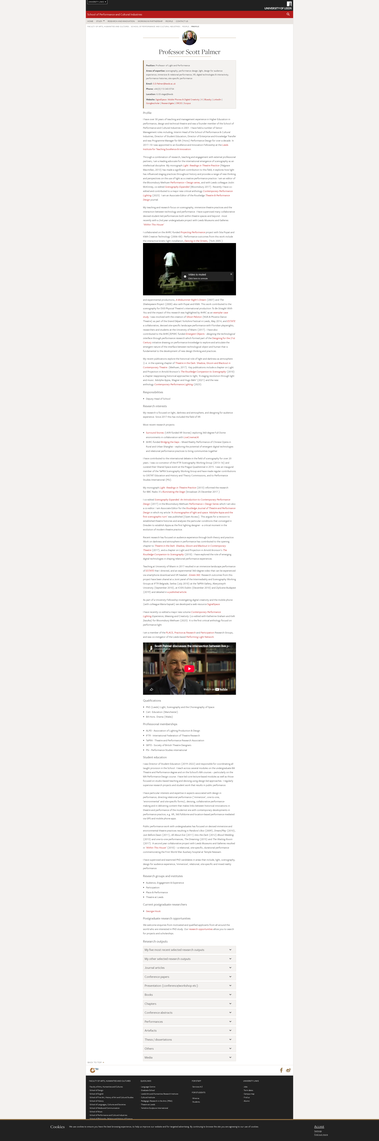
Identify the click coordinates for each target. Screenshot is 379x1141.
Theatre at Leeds (148, 1104)
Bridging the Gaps (170, 442)
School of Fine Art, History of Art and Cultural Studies (111, 1097)
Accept (319, 1126)
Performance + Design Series (204, 504)
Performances (154, 1021)
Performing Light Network (200, 637)
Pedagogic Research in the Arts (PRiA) (157, 1100)
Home (90, 21)
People (169, 21)
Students (196, 1101)
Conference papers (157, 977)
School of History (97, 1100)
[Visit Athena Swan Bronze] (94, 1070)
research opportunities (201, 929)
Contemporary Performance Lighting (173, 384)
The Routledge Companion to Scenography (203, 371)
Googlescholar (153, 103)
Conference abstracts (158, 1012)
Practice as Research (185, 632)
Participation (207, 632)
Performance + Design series (185, 182)
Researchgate (168, 103)
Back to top (95, 1062)
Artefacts (151, 1030)
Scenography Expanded (177, 187)
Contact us (182, 21)
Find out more (321, 1134)
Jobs (245, 1086)
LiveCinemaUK (191, 437)
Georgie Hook (153, 911)
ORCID (179, 103)
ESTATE (150, 570)
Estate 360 (194, 575)
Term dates (248, 1090)
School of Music (96, 1111)
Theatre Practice (210, 165)
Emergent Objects (195, 334)
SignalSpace (213, 604)
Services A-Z (197, 1086)
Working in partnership (150, 21)
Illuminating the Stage (173, 491)
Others (149, 1048)
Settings (318, 1131)
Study (99, 21)
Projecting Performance (192, 232)
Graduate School (148, 1090)
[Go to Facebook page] (281, 1070)
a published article (176, 592)
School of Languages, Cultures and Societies (108, 1104)
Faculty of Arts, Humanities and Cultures (108, 26)
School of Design (96, 1090)
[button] (288, 14)
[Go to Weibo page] (288, 1070)
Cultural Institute (148, 1097)
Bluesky (207, 99)
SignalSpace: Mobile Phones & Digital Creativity (177, 99)
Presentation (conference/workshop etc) (171, 985)
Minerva (195, 1098)
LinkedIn (217, 99)
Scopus (187, 103)
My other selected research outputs (168, 959)
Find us (247, 1097)
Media (148, 1057)
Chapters (150, 1003)
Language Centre (148, 1086)
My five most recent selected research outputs (174, 950)
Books (149, 994)
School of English (96, 1093)
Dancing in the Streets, (196, 241)
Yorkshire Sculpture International (154, 1107)
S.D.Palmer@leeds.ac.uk (164, 83)
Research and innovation (121, 21)
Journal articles (155, 967)
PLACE (169, 632)
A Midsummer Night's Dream (191, 300)
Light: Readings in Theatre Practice (178, 487)
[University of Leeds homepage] (278, 5)
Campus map (249, 1093)
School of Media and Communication (105, 1107)
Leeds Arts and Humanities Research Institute (159, 1093)
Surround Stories (155, 432)
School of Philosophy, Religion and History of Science (111, 1118)
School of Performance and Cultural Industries (114, 14)
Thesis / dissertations (158, 1039)
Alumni (247, 1100)
